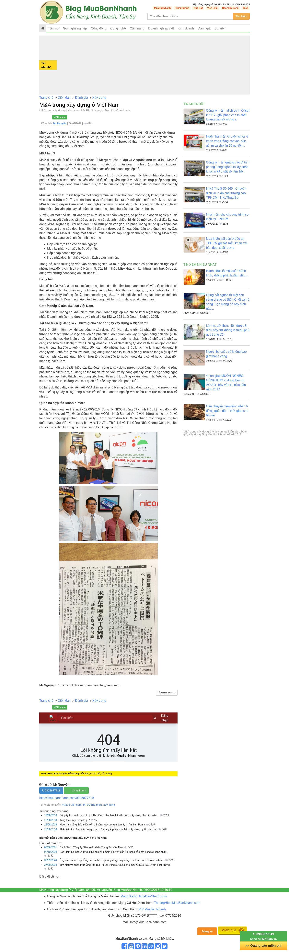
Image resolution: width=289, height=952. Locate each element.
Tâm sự (53, 28)
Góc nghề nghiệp (75, 28)
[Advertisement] (153, 65)
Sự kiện (219, 28)
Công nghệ (118, 28)
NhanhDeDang (230, 8)
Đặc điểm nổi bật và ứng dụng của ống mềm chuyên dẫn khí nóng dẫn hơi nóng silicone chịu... (114, 851)
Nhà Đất (198, 8)
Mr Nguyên (60, 123)
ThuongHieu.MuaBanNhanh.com (177, 902)
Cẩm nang (137, 28)
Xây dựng (99, 97)
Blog (245, 8)
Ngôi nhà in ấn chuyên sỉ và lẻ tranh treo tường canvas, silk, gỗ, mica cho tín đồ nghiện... (227, 141)
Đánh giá (204, 28)
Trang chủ (46, 97)
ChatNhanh (79, 790)
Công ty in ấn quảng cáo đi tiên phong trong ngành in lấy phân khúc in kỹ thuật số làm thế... (227, 167)
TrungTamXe (182, 8)
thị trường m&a (92, 804)
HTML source (167, 692)
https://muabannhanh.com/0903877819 (66, 798)
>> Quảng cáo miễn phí (263, 945)
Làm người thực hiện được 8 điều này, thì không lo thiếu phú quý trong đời (227, 330)
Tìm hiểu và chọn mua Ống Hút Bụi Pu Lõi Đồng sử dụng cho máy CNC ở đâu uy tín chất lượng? (115, 864)
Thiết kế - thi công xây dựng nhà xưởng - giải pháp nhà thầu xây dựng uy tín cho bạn (109, 829)
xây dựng (109, 804)
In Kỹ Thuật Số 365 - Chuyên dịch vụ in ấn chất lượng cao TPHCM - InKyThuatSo (226, 193)
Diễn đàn (64, 97)
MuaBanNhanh (162, 8)
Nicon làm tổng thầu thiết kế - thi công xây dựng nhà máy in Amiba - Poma (103, 824)
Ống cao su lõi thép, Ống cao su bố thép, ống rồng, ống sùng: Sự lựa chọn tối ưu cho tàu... (112, 860)
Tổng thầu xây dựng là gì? (75, 820)
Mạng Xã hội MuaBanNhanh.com (144, 896)
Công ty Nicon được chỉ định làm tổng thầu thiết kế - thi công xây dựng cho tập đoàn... (110, 815)
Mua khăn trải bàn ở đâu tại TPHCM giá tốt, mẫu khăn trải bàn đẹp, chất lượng (226, 243)
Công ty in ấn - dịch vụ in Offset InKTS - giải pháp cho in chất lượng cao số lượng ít (227, 115)
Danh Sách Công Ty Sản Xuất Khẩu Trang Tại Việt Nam (92, 847)
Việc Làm (212, 8)
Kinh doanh (186, 28)
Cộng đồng (98, 28)
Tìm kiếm (241, 16)
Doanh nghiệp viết (161, 28)
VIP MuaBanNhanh (152, 909)
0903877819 (52, 790)
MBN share (60, 117)
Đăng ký (207, 931)
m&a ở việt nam (72, 804)
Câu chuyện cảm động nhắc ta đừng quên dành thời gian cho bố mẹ (227, 411)
